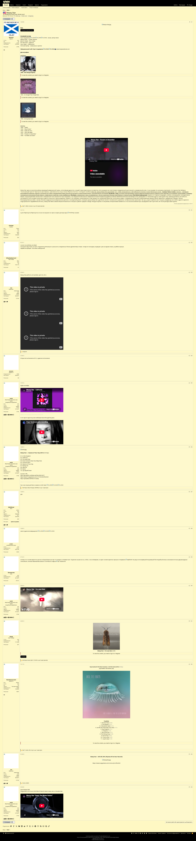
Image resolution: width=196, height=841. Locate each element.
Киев (18, 293)
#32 (191, 242)
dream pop (18, 16)
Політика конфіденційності (173, 833)
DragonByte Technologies (110, 837)
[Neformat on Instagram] (134, 833)
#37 (191, 491)
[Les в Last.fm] (6, 302)
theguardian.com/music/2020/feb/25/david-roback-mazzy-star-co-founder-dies (41, 791)
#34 (191, 355)
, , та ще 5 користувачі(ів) (35, 660)
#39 (191, 557)
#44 (191, 787)
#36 (191, 447)
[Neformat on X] (142, 833)
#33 (191, 272)
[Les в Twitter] (7, 302)
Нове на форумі (15, 7)
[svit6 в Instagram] (13, 415)
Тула (18, 232)
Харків (17, 406)
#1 (191, 22)
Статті (24, 5)
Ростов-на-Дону (15, 686)
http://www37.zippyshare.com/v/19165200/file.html (34, 477)
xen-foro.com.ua (100, 838)
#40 (191, 585)
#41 (191, 621)
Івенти (37, 5)
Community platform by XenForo (98, 836)
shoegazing (30, 16)
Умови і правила (162, 833)
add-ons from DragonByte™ (94, 837)
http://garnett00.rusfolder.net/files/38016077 (32, 475)
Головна (189, 833)
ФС (26, 473)
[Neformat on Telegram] (140, 833)
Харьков (17, 514)
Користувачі (24, 7)
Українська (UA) (10, 833)
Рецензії (30, 5)
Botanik (6, 16)
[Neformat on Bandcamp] (146, 833)
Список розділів (6, 7)
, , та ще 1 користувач (35, 487)
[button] (20, 7)
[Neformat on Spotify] (144, 833)
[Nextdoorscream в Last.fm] (4, 695)
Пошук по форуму (33, 7)
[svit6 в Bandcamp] (6, 415)
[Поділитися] (190, 22)
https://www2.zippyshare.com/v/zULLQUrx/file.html (106, 763)
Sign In (41, 75)
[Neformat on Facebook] (132, 833)
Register (46, 75)
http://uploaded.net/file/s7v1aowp (29, 478)
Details (117, 837)
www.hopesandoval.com (63, 49)
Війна (12, 5)
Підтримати (44, 5)
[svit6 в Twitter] (10, 415)
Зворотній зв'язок (152, 833)
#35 (191, 383)
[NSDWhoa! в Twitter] (7, 525)
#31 (191, 210)
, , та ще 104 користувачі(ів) (33, 206)
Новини (18, 5)
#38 (191, 528)
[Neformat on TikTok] (138, 833)
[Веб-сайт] (4, 302)
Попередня (7, 19)
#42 (191, 664)
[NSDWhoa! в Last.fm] (6, 525)
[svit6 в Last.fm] (7, 415)
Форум (6, 5)
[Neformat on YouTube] (136, 833)
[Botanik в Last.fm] (4, 50)
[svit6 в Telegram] (9, 415)
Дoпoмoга (183, 833)
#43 (191, 754)
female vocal (24, 16)
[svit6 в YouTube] (12, 415)
